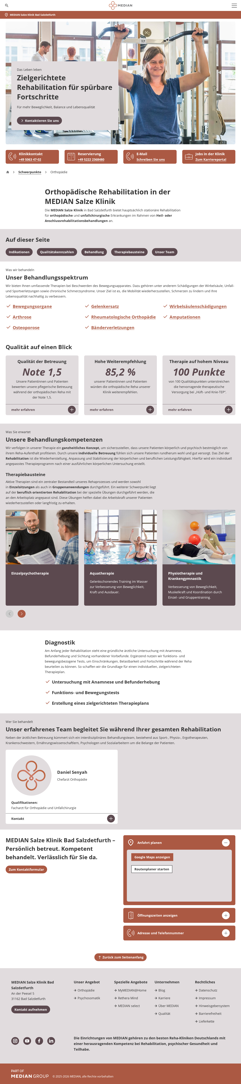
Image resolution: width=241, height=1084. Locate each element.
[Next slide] (22, 614)
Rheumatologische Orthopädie (123, 317)
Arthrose (22, 317)
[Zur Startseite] (120, 5)
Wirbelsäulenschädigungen (198, 306)
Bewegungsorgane (32, 306)
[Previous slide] (10, 614)
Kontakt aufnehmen (30, 1009)
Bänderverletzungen (112, 327)
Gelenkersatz (105, 306)
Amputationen (185, 317)
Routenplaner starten (151, 869)
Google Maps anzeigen (152, 857)
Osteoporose (26, 327)
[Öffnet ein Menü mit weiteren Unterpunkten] (234, 5)
